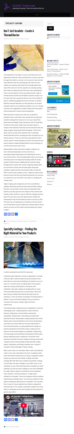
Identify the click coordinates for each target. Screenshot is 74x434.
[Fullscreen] (68, 165)
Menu (37, 15)
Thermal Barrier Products (54, 120)
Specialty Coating (22, 221)
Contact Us (50, 181)
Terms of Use (51, 178)
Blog (7, 426)
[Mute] (65, 165)
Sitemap (49, 184)
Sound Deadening (11, 221)
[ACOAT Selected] (24, 6)
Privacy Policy (51, 175)
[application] (58, 160)
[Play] (49, 165)
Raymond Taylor (24, 38)
